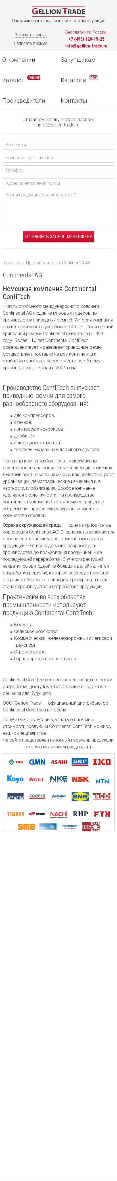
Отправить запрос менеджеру (58, 236)
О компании (18, 59)
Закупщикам (78, 59)
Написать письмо (30, 43)
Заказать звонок (31, 35)
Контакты (74, 100)
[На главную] (58, 15)
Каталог (14, 80)
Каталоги (74, 80)
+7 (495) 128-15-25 (86, 39)
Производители (23, 100)
